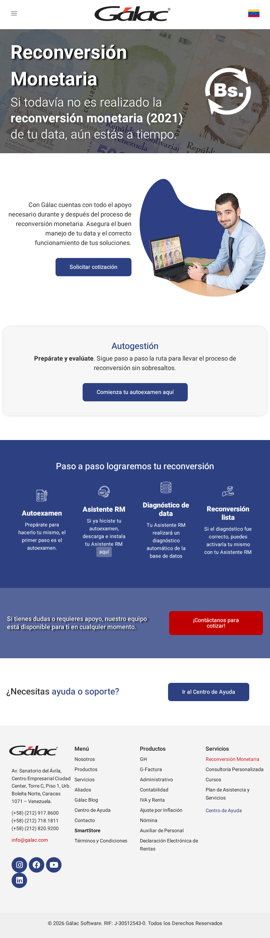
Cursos (213, 779)
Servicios (85, 779)
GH (143, 759)
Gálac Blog (86, 800)
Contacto (85, 820)
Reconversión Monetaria (232, 759)
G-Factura (151, 769)
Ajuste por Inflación (161, 810)
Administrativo (156, 779)
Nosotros (85, 759)
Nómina (149, 820)
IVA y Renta (152, 800)
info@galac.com (30, 840)
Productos (86, 769)
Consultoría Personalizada (235, 769)
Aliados (83, 790)
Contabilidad (154, 790)
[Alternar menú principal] (14, 13)
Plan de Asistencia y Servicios (228, 794)
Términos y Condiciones (101, 841)
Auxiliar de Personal (162, 830)
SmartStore (88, 830)
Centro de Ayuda (93, 810)
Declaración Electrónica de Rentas (169, 845)
